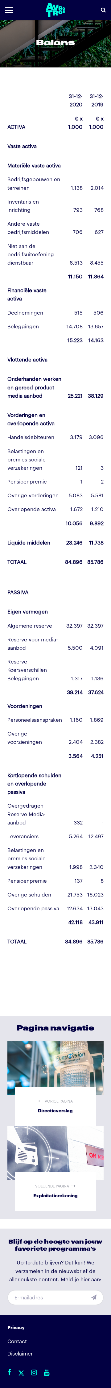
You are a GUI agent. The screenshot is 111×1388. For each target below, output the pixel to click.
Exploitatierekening (55, 1168)
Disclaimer (20, 1353)
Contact (17, 1341)
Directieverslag (55, 1083)
